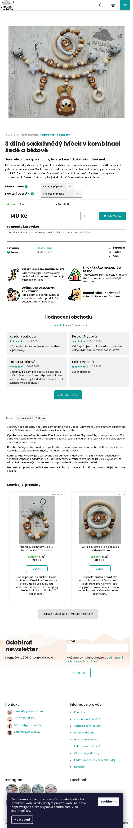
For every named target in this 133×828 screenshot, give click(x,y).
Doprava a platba (84, 732)
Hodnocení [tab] (24, 418)
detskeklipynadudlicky (27, 732)
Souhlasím (109, 802)
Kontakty (79, 712)
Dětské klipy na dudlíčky (28, 725)
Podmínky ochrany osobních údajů (95, 760)
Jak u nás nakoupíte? (87, 719)
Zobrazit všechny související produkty (68, 614)
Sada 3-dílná (44, 248)
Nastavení (22, 820)
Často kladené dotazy (87, 726)
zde (27, 811)
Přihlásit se (79, 673)
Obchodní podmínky (86, 753)
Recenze (79, 767)
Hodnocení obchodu (68, 317)
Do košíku (114, 215)
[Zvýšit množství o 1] (93, 216)
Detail (37, 568)
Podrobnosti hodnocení (55, 134)
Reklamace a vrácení (87, 746)
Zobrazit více (68, 395)
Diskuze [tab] (40, 418)
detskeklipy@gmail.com (28, 711)
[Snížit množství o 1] (76, 216)
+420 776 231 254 (24, 718)
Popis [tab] (9, 418)
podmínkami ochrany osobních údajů (95, 659)
